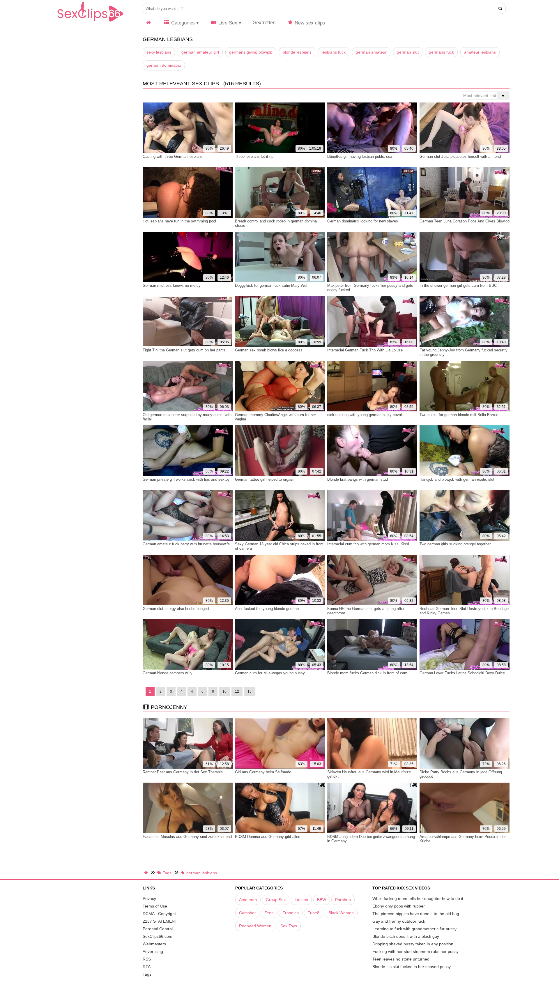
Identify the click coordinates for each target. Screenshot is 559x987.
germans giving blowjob (251, 52)
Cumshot (247, 912)
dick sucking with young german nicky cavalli (365, 415)
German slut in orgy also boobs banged (176, 608)
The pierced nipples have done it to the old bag (415, 913)
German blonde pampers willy (167, 673)
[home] (147, 872)
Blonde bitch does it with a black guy (405, 936)
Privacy (149, 898)
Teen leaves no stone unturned (400, 959)
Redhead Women (255, 926)
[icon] (149, 23)
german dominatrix (163, 65)
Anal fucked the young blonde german (267, 608)
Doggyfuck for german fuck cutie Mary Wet (271, 285)
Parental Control (158, 928)
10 (224, 691)
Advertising (153, 951)
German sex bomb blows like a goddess (269, 350)
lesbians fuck (334, 52)
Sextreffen (264, 22)
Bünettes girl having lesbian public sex (359, 156)
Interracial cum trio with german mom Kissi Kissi (368, 544)
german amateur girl (200, 52)
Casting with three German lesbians (173, 156)
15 (249, 691)
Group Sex (276, 899)
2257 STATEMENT (160, 921)
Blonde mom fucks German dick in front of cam (367, 673)
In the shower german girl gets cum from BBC (458, 285)
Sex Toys (288, 926)
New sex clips (309, 23)
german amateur (371, 52)
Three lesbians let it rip (254, 156)
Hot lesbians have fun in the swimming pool (179, 221)
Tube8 (313, 912)
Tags (147, 974)
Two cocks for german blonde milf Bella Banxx (459, 415)
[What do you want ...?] (500, 8)
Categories (182, 23)
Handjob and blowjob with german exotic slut (457, 479)
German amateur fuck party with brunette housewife (186, 544)
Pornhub (343, 899)
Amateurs (248, 899)
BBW (321, 899)
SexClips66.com (157, 936)
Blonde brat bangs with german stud (357, 479)
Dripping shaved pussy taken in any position (412, 944)
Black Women (341, 912)
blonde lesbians (297, 52)
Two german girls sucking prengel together (455, 544)
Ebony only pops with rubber (398, 906)
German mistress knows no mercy (172, 285)
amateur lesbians (480, 52)
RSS (147, 959)
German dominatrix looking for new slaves (362, 221)
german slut (408, 52)
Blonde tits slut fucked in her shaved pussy (411, 966)
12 (237, 691)
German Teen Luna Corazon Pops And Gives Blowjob (465, 221)
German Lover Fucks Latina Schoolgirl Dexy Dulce (462, 673)
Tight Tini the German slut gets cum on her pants (184, 350)
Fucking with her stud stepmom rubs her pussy (415, 951)
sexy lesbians (158, 52)
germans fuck (441, 52)
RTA (147, 966)
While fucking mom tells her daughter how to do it (417, 898)
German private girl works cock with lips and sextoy (186, 479)
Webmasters (154, 944)
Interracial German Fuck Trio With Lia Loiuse (365, 350)
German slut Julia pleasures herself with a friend (460, 156)
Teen (269, 912)
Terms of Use (155, 906)
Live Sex (227, 23)
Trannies (291, 912)
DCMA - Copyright (159, 913)
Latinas (301, 899)
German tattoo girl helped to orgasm (265, 479)
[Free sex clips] (90, 22)
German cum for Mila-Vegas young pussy (270, 673)
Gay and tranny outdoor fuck (398, 921)
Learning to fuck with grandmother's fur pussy (414, 928)
